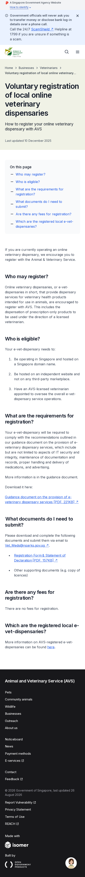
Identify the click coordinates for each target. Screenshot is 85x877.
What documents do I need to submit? (39, 204)
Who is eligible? (28, 182)
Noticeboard (14, 739)
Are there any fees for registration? (43, 214)
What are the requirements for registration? (40, 191)
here (50, 647)
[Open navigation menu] (78, 52)
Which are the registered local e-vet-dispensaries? (44, 224)
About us (11, 728)
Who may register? (30, 174)
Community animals (18, 699)
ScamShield (40, 29)
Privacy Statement (18, 809)
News (9, 746)
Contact (10, 772)
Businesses (26, 68)
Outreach (11, 721)
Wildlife (10, 707)
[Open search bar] (67, 52)
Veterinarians (49, 68)
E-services (12, 761)
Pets (8, 692)
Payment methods (18, 753)
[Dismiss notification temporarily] (78, 16)
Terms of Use (15, 817)
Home (9, 68)
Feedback (12, 779)
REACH (10, 824)
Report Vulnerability (18, 802)
